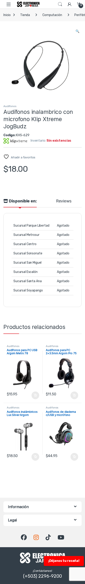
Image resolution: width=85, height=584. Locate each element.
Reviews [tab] (63, 201)
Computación (52, 15)
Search (60, 4)
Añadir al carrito (34, 395)
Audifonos (9, 106)
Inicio (7, 15)
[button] (77, 31)
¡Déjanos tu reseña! (63, 561)
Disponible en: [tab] (22, 201)
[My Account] (69, 4)
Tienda (25, 15)
